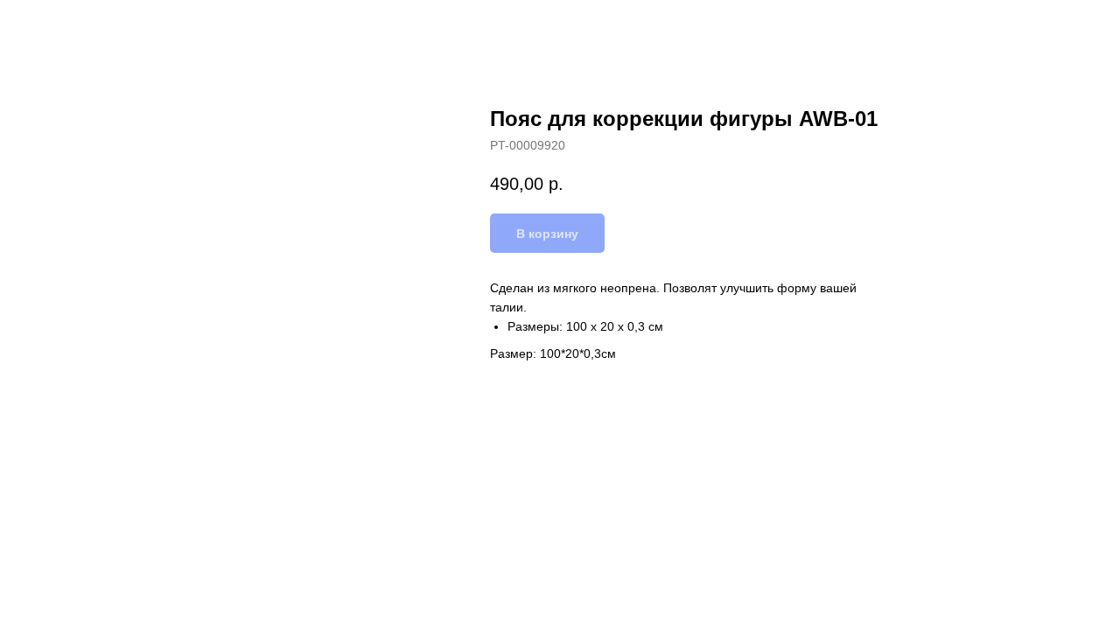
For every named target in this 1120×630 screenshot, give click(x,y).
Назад (50, 26)
